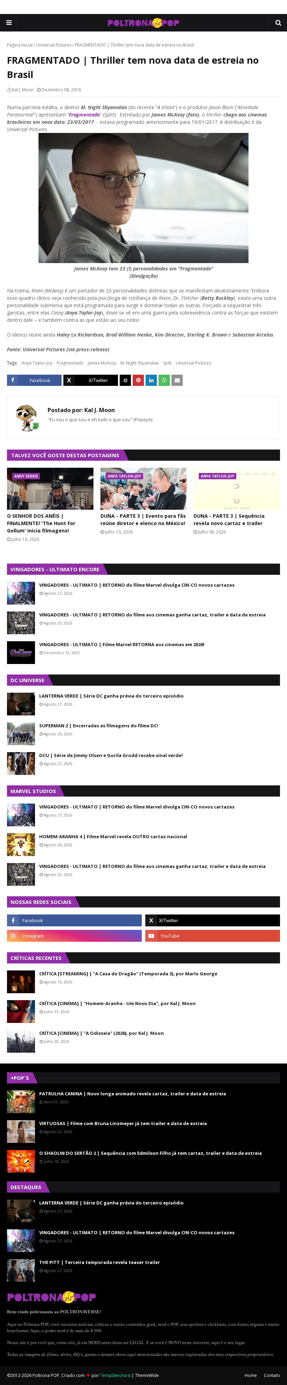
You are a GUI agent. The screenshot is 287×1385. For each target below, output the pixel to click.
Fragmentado (84, 114)
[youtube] (212, 936)
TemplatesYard (115, 1375)
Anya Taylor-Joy (37, 363)
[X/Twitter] (90, 380)
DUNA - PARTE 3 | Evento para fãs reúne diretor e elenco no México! (143, 520)
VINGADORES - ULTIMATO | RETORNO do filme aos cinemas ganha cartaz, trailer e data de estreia (152, 615)
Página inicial (20, 45)
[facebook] (74, 920)
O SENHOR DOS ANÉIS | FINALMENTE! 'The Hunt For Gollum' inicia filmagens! (41, 523)
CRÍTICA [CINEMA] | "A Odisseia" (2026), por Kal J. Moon (101, 1033)
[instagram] (74, 936)
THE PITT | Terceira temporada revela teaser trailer (99, 1262)
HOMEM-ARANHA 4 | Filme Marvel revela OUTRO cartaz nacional (113, 836)
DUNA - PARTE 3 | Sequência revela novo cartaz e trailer (229, 520)
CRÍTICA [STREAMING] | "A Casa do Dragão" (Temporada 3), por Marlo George (128, 973)
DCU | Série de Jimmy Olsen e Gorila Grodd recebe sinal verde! (111, 755)
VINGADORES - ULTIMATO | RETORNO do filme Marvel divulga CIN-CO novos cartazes (136, 585)
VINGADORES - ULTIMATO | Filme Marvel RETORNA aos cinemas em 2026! (121, 644)
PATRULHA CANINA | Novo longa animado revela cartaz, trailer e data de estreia (132, 1093)
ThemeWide (147, 1375)
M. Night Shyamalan (139, 363)
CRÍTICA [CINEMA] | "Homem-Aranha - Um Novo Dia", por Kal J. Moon (117, 1003)
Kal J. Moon (23, 90)
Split (167, 363)
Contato (272, 1375)
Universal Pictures (53, 45)
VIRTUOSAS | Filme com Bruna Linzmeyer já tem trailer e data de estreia (123, 1123)
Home (251, 1375)
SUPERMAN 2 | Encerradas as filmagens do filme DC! (98, 725)
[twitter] (212, 920)
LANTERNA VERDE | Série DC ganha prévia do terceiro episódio (111, 696)
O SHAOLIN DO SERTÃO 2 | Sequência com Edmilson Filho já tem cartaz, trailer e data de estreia (150, 1153)
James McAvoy (102, 363)
